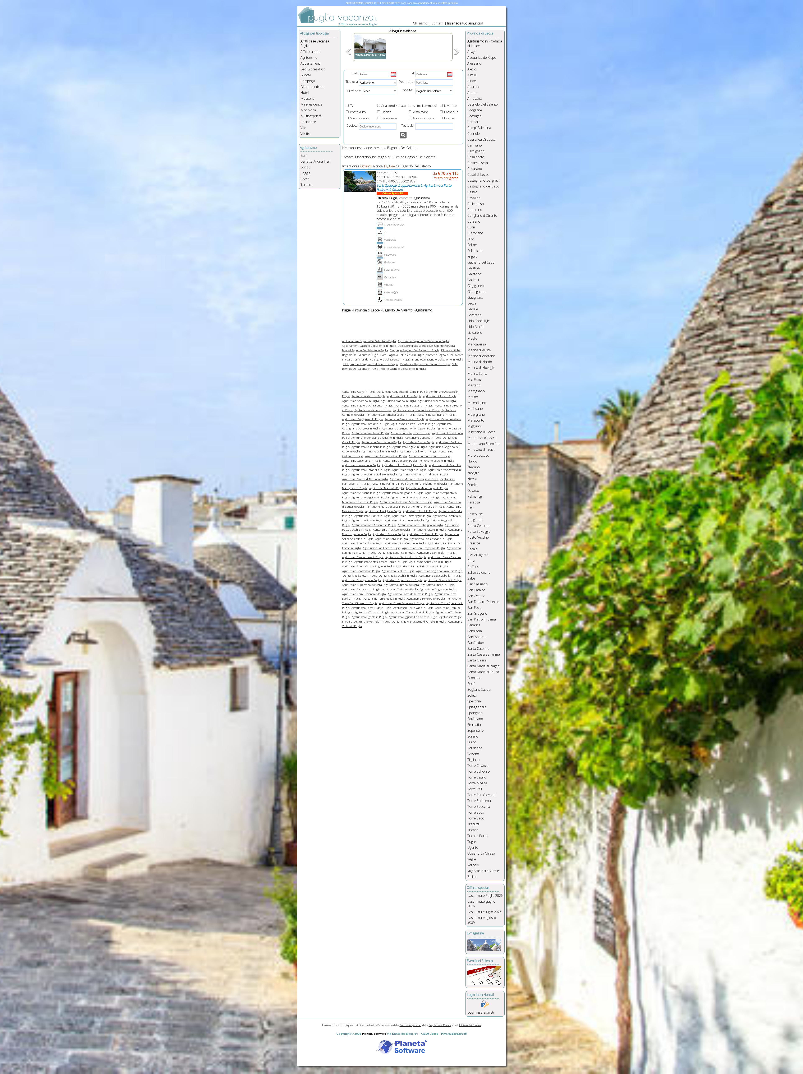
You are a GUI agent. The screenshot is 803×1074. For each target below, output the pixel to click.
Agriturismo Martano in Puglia (428, 483)
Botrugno (474, 116)
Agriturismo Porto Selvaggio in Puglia (420, 525)
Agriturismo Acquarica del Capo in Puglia (402, 392)
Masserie (307, 98)
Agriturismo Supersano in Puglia (362, 585)
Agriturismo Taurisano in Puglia (361, 589)
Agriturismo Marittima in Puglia (390, 483)
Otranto (473, 490)
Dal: (355, 73)
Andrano (473, 86)
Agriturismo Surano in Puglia (401, 585)
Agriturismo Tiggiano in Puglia (438, 589)
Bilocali (305, 75)
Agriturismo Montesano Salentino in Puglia (406, 502)
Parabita (473, 502)
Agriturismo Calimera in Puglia (372, 410)
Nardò (472, 461)
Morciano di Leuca (481, 449)
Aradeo (472, 92)
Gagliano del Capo (481, 262)
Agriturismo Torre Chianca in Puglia (364, 594)
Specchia (474, 701)
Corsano (473, 221)
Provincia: (353, 91)
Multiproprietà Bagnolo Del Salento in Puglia (370, 364)
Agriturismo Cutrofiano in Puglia (381, 442)
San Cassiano (477, 584)
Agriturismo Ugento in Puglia (369, 617)
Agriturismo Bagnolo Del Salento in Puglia (423, 341)
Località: (406, 90)
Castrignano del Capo (483, 186)
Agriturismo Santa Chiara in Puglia (430, 562)
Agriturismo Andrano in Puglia (360, 401)
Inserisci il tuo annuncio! (465, 23)
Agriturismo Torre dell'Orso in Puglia (410, 594)
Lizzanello (474, 332)
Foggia (305, 173)
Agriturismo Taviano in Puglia (400, 589)
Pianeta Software (374, 1033)
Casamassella (477, 163)
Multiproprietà (311, 116)
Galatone (474, 274)
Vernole (473, 865)
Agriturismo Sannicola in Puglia (436, 552)
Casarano (474, 168)
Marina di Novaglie (481, 367)
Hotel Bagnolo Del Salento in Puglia (402, 355)
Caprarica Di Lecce (481, 139)
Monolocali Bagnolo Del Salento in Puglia (437, 359)
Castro (472, 192)
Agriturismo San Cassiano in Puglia (431, 539)
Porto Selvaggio (479, 531)
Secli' (471, 683)
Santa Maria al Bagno (483, 666)
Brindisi (305, 167)
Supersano (475, 730)
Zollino (472, 876)
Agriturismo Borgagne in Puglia (414, 405)
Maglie (472, 338)
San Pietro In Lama (481, 619)
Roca (471, 560)
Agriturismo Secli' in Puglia (398, 571)
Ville (303, 127)
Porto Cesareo (478, 525)
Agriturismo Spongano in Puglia (361, 580)
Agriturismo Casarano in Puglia (370, 424)
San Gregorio (477, 613)
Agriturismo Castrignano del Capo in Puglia (408, 428)
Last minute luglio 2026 (484, 912)
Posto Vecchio (478, 537)
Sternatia (474, 724)
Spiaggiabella (476, 707)
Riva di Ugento (477, 555)
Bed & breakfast (312, 69)
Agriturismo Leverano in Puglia (361, 465)
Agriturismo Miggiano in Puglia (370, 497)
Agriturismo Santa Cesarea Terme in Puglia (380, 562)
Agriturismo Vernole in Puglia (372, 621)
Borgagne (474, 110)
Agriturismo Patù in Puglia (367, 520)
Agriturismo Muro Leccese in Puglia (388, 506)
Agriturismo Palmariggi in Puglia (411, 516)
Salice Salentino (479, 572)
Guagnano (475, 297)
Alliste (471, 81)
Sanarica (473, 625)
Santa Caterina (478, 648)
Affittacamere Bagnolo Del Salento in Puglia (369, 341)
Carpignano (476, 151)
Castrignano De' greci (483, 180)
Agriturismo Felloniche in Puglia (371, 447)
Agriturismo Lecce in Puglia (400, 460)
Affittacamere (310, 51)
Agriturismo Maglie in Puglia (409, 470)
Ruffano (473, 566)
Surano (472, 736)
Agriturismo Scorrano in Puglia (361, 571)
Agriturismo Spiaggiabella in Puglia (440, 575)
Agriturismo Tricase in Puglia (371, 612)
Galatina (473, 268)
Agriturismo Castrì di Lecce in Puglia (413, 424)
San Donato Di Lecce (483, 601)
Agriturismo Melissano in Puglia (361, 493)
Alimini (472, 75)
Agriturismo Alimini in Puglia (404, 396)
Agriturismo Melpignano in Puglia (402, 493)
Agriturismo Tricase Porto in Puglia (412, 612)
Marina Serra (477, 373)
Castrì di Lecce (478, 174)
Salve (471, 578)
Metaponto (475, 420)
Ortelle (472, 484)
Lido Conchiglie (478, 321)
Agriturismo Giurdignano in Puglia (429, 456)
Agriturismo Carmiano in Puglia (436, 415)
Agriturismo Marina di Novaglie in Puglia (414, 479)
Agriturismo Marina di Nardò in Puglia (365, 479)
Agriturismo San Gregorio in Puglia (423, 548)
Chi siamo (420, 23)
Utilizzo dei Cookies (470, 1025)
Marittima (474, 379)
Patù (470, 508)
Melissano (475, 408)
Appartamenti (310, 63)
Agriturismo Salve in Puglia (391, 539)
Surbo (471, 742)
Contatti (437, 23)
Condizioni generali (410, 1025)
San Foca (474, 607)
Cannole (473, 133)
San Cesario (476, 596)
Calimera (473, 122)
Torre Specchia (478, 806)
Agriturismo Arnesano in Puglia (437, 401)
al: (413, 73)
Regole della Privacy (440, 1025)
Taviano (473, 754)
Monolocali (308, 110)
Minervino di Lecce (481, 432)
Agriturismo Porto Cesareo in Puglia (374, 525)
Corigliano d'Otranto (482, 215)
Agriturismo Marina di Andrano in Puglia (423, 474)
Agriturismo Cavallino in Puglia (370, 433)
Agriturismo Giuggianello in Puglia (386, 456)
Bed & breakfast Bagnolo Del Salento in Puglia (426, 346)
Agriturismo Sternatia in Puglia (443, 580)
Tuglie (471, 841)
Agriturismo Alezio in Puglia (368, 396)
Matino (472, 397)
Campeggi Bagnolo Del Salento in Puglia (414, 350)
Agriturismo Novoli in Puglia (420, 511)
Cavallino (474, 198)
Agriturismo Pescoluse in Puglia (404, 520)
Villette (305, 133)
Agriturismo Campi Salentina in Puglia (416, 410)
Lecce (304, 179)
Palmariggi (474, 496)
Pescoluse (475, 514)
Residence (308, 122)
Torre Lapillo (476, 777)
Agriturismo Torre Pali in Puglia (426, 598)
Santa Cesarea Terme (483, 654)
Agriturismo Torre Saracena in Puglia (402, 603)
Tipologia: (352, 81)
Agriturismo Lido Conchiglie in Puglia (404, 465)
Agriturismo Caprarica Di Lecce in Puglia (390, 415)
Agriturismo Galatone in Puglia (418, 451)
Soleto (472, 695)
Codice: (351, 125)
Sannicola (474, 631)
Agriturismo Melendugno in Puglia (427, 488)
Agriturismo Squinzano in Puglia (402, 580)
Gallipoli (473, 280)
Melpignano (476, 414)
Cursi (471, 227)
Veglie (471, 859)
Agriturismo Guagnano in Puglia (361, 460)
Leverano (474, 315)
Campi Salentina (479, 127)
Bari (303, 155)
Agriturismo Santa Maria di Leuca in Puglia (422, 566)
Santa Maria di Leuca (483, 672)
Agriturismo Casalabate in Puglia (404, 419)
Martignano (476, 391)
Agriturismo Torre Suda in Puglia (371, 608)
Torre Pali (474, 789)
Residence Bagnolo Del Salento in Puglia (425, 364)
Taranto (306, 184)
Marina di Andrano (481, 356)
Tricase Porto (477, 835)
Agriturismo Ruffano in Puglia (425, 534)
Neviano (473, 467)
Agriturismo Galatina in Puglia (380, 451)
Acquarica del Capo (481, 57)
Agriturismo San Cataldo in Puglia (362, 543)
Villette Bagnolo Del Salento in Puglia (403, 369)
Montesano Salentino (483, 443)
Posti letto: (406, 81)
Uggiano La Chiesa (481, 853)
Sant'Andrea (476, 636)
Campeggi (307, 81)
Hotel (304, 92)
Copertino (474, 209)
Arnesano (474, 98)
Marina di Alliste (479, 350)
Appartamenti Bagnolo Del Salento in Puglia (369, 346)
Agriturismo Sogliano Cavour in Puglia (439, 571)
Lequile (472, 309)
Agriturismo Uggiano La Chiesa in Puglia (413, 617)
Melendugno (476, 402)
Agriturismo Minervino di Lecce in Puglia (415, 497)
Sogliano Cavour (479, 689)
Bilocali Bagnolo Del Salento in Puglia (365, 350)
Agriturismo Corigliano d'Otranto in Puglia (377, 438)
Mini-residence (311, 104)
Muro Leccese (478, 455)
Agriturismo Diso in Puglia (418, 442)
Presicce (473, 543)
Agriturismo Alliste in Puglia (439, 396)
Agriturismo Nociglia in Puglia (383, 511)
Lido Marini (475, 326)
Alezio (471, 69)
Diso (470, 239)
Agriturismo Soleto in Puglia (360, 575)
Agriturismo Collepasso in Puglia (410, 433)
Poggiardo (475, 519)
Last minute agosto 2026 (481, 920)
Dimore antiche (311, 86)
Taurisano (474, 748)
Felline (472, 244)
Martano (474, 385)
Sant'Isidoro (476, 642)
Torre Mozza (477, 783)
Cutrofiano (475, 233)
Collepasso (475, 203)
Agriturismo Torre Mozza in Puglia (384, 598)
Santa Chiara (476, 660)
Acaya (471, 51)
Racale (472, 549)
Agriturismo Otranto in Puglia (372, 516)
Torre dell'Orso (478, 771)
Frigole (472, 256)
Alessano (474, 63)
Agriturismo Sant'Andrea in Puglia (363, 557)
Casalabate (475, 157)
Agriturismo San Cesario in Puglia (405, 543)
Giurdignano (476, 291)
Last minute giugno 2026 (481, 903)
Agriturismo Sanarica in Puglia (396, 552)
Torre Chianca (477, 765)
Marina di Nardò (479, 361)
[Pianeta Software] (401, 1054)
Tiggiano (473, 759)
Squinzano (475, 718)
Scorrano (474, 677)
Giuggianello (476, 285)
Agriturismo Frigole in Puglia (410, 447)
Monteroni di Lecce (481, 438)
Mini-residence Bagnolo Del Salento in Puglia (382, 359)
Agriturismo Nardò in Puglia (428, 506)
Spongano (475, 713)
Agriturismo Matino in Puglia (386, 488)
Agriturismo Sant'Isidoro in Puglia (405, 557)
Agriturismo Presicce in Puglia (391, 529)
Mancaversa (476, 344)
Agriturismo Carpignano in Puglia (362, 419)
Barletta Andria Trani (315, 161)
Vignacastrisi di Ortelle (483, 871)
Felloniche (474, 250)
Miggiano (474, 426)
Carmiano (474, 145)
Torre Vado (475, 818)
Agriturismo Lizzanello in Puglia (371, 470)
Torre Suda (475, 812)
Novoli (472, 478)
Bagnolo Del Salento (482, 104)
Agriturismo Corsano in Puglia (423, 438)
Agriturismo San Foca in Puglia (381, 548)
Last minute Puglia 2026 (485, 895)
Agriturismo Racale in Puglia (429, 529)
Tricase (472, 830)
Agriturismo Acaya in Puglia (358, 392)
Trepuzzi (473, 824)
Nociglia (473, 473)
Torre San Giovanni (481, 794)
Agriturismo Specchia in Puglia (398, 575)
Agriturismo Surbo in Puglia (437, 585)
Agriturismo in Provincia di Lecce (484, 43)
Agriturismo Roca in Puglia (389, 534)
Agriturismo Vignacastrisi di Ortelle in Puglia (419, 621)
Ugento (472, 847)
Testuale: (406, 125)
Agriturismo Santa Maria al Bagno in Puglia (368, 566)
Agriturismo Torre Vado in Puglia (413, 608)
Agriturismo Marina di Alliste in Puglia (374, 474)
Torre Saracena (479, 800)
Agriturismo (308, 57)
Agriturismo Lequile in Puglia (436, 460)
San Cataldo (476, 590)
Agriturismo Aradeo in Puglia (398, 401)
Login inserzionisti (480, 1012)
